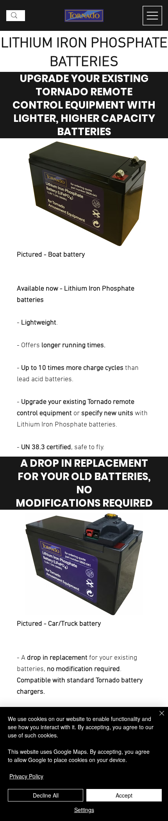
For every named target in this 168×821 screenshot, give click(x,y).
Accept (124, 795)
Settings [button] (84, 810)
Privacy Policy (26, 776)
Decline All (46, 795)
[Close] (157, 718)
